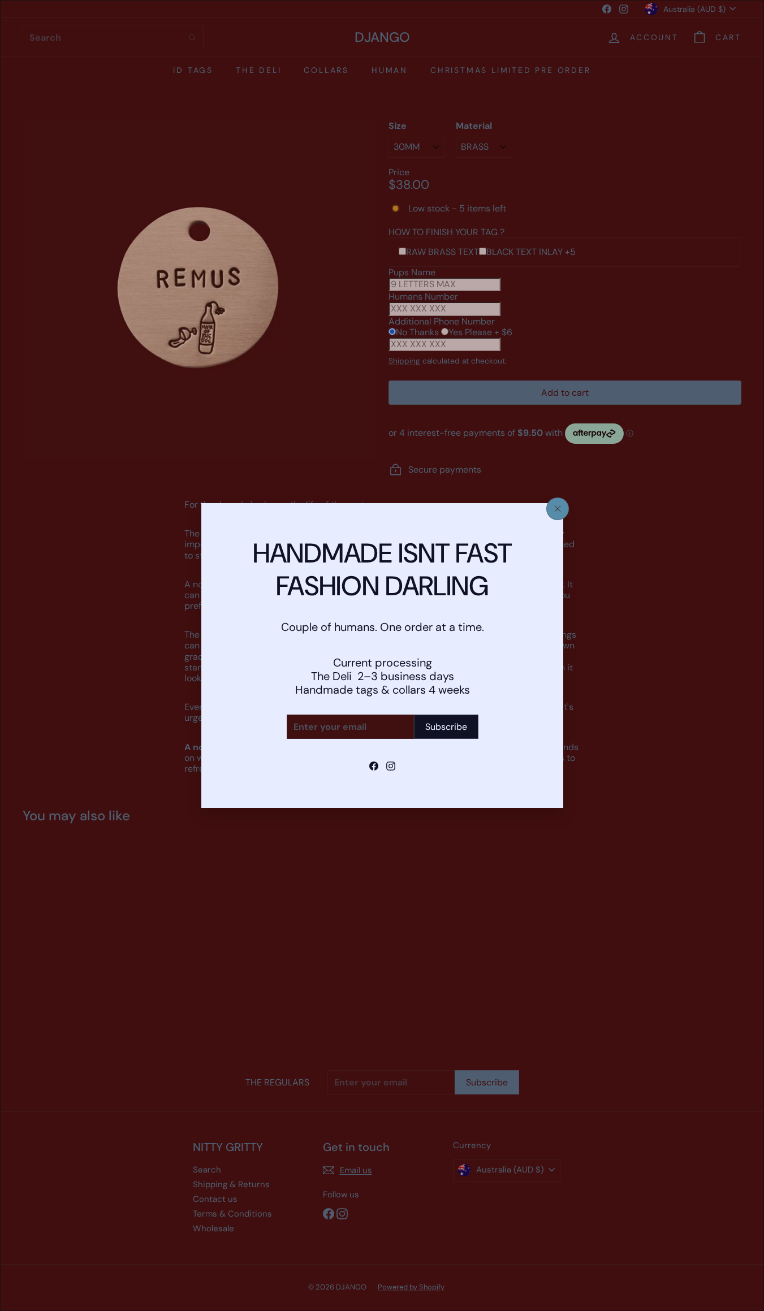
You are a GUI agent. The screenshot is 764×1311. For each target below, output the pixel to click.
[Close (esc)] (557, 508)
